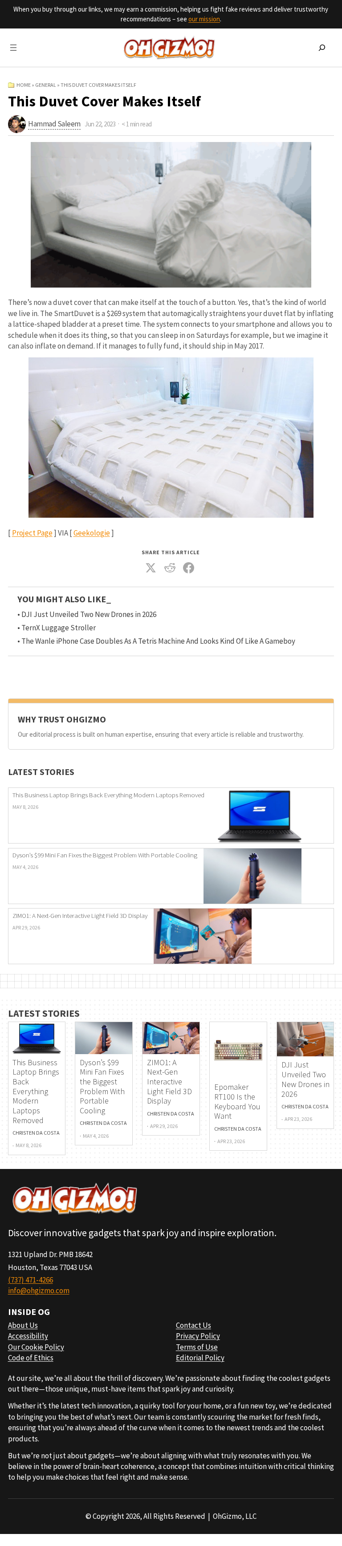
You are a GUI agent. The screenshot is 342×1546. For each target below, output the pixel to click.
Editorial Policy (200, 1358)
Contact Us (193, 1325)
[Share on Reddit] (170, 568)
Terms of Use (197, 1347)
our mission (204, 19)
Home (23, 84)
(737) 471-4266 (30, 1280)
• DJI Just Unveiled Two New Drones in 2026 (86, 614)
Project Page (32, 533)
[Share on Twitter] (150, 568)
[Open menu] (13, 47)
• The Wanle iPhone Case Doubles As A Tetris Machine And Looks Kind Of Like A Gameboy (156, 641)
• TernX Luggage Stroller (56, 627)
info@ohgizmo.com (38, 1290)
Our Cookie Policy (36, 1347)
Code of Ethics (30, 1358)
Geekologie (91, 533)
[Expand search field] (322, 47)
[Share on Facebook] (188, 568)
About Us (23, 1325)
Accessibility (28, 1336)
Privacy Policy (198, 1336)
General (45, 84)
